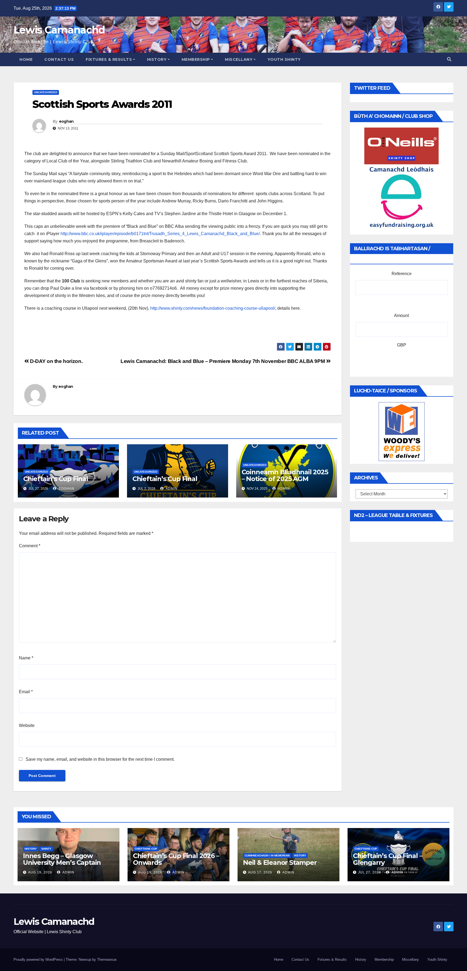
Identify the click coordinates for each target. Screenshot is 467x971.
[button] (449, 59)
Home (25, 59)
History (157, 59)
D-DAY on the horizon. (55, 361)
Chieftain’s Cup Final (55, 479)
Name (26, 658)
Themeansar (106, 959)
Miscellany (238, 59)
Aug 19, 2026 (40, 872)
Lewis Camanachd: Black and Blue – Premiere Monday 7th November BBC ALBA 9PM (223, 361)
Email (26, 691)
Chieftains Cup (146, 848)
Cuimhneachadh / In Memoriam (267, 855)
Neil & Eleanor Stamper (280, 862)
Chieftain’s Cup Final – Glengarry (387, 859)
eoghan (66, 121)
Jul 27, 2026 (369, 872)
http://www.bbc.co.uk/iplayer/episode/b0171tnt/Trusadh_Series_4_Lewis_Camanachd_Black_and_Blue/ (160, 233)
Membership (196, 59)
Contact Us (59, 59)
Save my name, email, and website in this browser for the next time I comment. (100, 759)
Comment (29, 545)
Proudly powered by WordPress (39, 959)
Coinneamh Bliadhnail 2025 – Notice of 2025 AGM (285, 475)
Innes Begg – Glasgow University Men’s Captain (62, 859)
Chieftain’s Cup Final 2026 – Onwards (176, 859)
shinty (46, 848)
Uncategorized (45, 92)
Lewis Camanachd (59, 30)
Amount (401, 315)
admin (171, 488)
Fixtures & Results (109, 59)
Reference (402, 273)
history (31, 848)
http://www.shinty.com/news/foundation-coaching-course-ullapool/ (212, 308)
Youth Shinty (284, 59)
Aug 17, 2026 (260, 872)
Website (27, 725)
